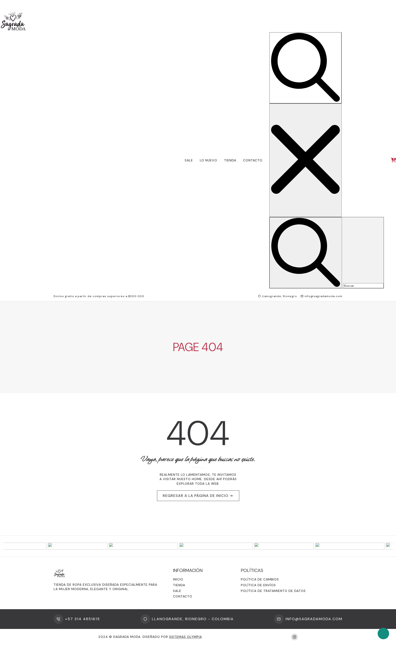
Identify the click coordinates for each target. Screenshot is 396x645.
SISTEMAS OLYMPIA (185, 637)
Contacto (252, 160)
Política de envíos (258, 585)
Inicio (178, 579)
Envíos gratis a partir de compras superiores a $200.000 (99, 296)
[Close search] (305, 160)
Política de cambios (260, 579)
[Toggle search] (305, 68)
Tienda (230, 160)
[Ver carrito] (393, 160)
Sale (189, 160)
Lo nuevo (208, 160)
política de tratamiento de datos (273, 591)
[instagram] (294, 637)
